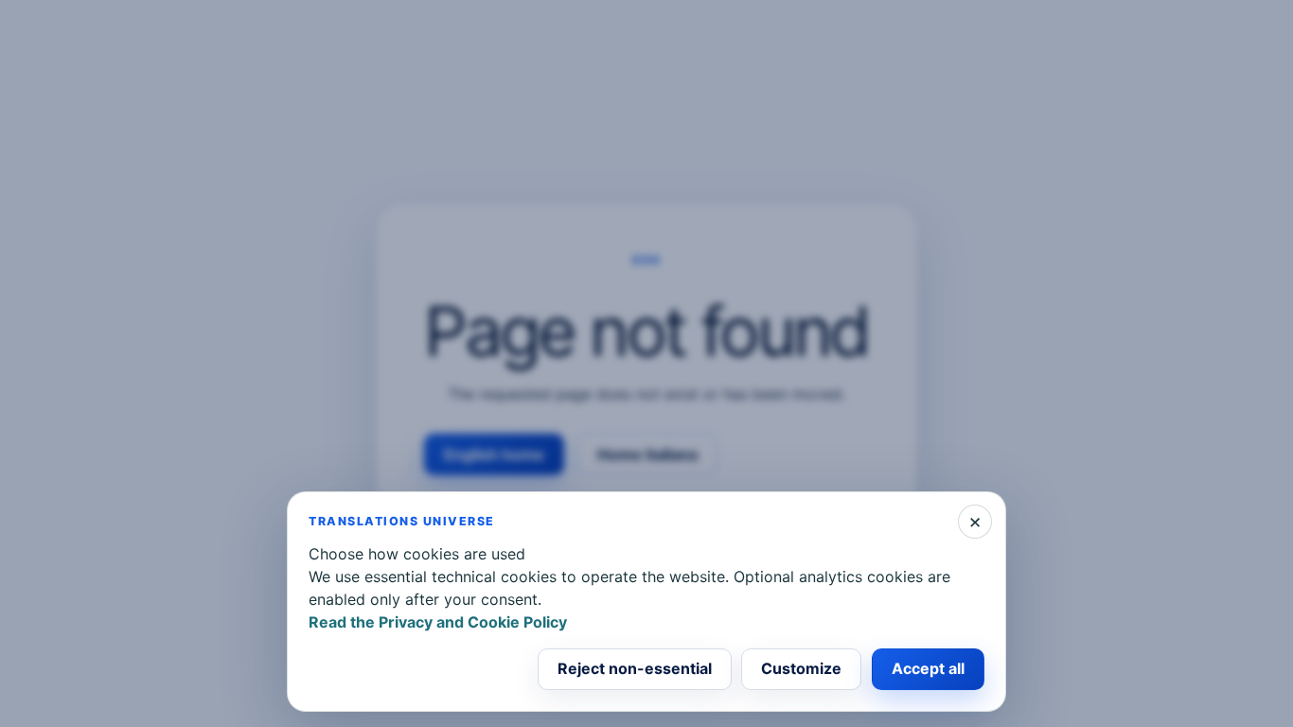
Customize (801, 668)
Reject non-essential (635, 668)
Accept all (928, 668)
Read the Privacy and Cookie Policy (438, 621)
